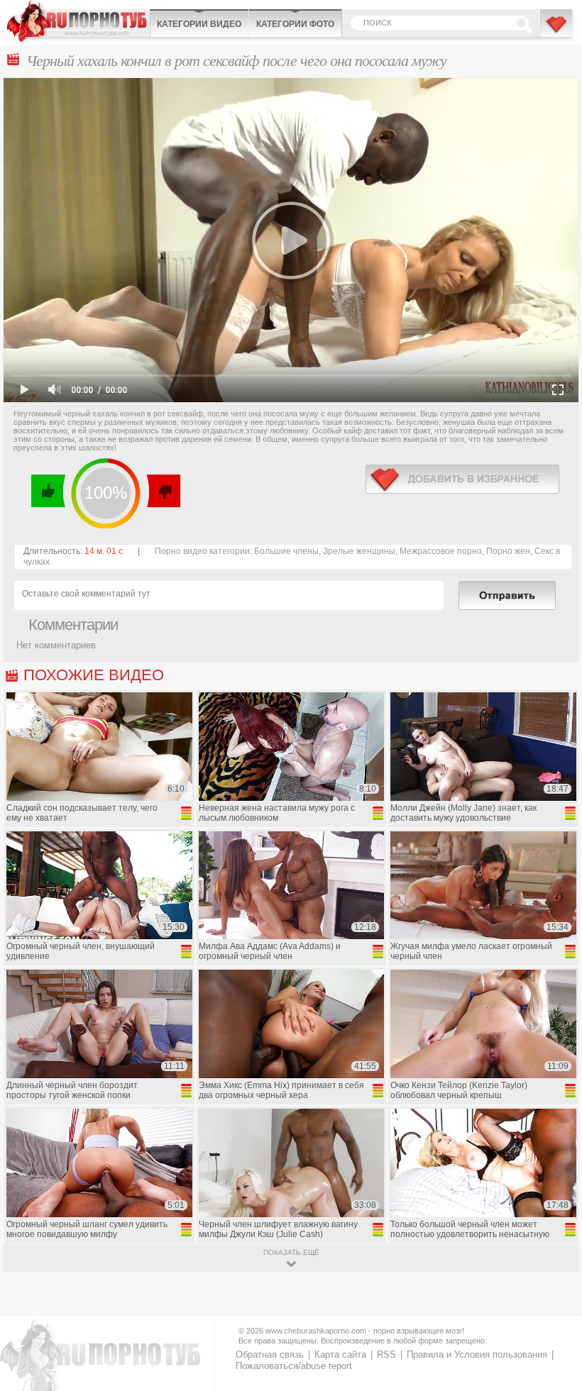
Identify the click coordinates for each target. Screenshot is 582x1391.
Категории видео (199, 24)
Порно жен (508, 551)
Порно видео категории (202, 551)
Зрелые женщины (359, 551)
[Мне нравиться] (48, 491)
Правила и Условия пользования (477, 1354)
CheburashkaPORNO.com (78, 21)
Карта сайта (340, 1354)
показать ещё (291, 1252)
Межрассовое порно (441, 551)
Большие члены (286, 551)
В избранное (557, 30)
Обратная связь (270, 1354)
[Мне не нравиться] (163, 491)
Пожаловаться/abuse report (294, 1365)
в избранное (462, 479)
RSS (386, 1354)
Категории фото (295, 24)
